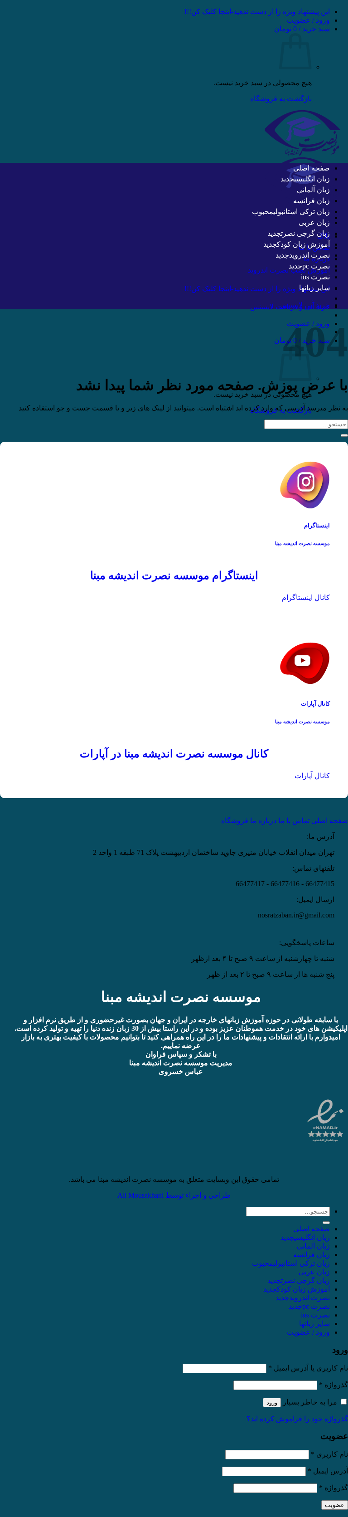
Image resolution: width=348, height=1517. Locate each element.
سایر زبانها (314, 288)
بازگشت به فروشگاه (281, 98)
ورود (271, 1402)
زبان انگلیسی (312, 179)
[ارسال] (344, 435)
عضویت (334, 1505)
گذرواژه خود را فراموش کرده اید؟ (297, 1419)
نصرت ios (315, 277)
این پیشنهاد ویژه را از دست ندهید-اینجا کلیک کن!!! (257, 11)
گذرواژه (333, 1385)
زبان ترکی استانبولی (301, 211)
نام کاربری (329, 1454)
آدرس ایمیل (328, 1471)
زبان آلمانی (313, 190)
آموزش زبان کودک (303, 244)
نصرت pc (316, 266)
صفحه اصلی (311, 168)
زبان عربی (314, 222)
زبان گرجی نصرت (305, 233)
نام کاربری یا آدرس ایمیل (308, 1368)
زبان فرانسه (311, 201)
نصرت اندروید (309, 255)
